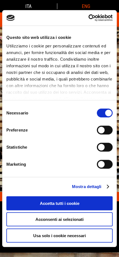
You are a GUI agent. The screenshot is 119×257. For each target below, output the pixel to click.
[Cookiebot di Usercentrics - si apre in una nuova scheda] (88, 18)
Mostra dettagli (87, 186)
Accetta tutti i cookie (59, 203)
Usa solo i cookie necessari (59, 235)
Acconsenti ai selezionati (59, 219)
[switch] (105, 129)
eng (86, 6)
